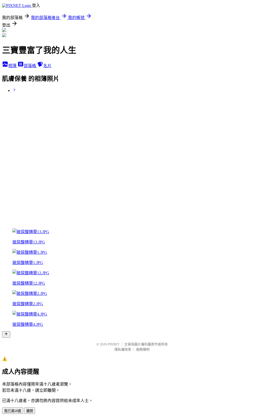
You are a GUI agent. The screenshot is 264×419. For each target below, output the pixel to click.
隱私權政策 (122, 349)
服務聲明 (143, 349)
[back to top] (6, 334)
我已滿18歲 (12, 411)
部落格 (30, 66)
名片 (47, 66)
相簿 (13, 66)
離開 (29, 411)
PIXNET (113, 344)
